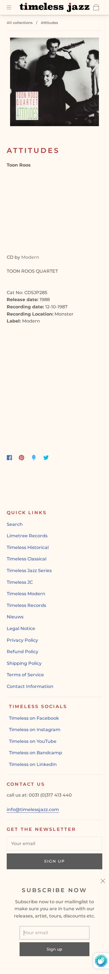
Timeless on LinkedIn (33, 764)
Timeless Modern (26, 593)
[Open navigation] (13, 7)
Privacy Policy (22, 640)
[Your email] (54, 844)
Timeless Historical (28, 547)
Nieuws (15, 616)
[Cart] (96, 7)
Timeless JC (20, 582)
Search (15, 524)
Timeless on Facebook (34, 718)
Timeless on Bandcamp (35, 752)
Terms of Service (25, 674)
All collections (20, 22)
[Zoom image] (54, 83)
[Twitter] (46, 457)
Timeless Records (26, 605)
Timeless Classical (26, 559)
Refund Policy (22, 651)
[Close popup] (103, 882)
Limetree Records (27, 535)
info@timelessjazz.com (33, 809)
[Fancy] (34, 457)
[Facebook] (9, 457)
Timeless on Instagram (34, 729)
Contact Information (30, 686)
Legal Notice (21, 628)
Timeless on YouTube (32, 741)
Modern (30, 257)
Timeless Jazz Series (29, 570)
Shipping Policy (24, 663)
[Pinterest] (21, 457)
